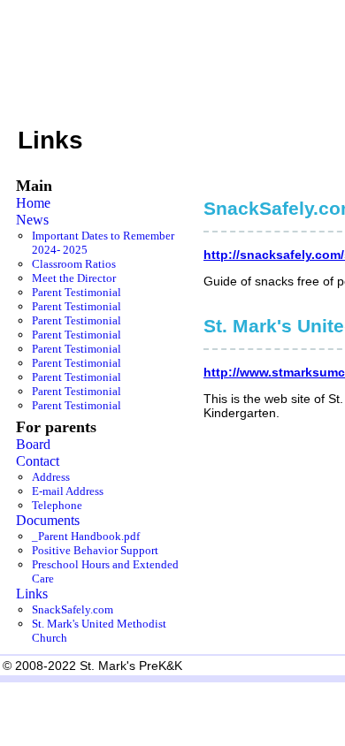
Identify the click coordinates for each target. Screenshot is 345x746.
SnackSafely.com (72, 609)
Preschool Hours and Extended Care (105, 571)
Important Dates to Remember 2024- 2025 (103, 242)
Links (32, 594)
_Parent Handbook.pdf (86, 536)
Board (33, 445)
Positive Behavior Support (95, 550)
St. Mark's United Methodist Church (99, 630)
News (32, 220)
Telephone (57, 505)
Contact (37, 461)
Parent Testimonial (76, 292)
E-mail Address (68, 491)
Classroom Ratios (74, 263)
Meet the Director (74, 278)
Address (51, 476)
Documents (48, 521)
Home (33, 203)
